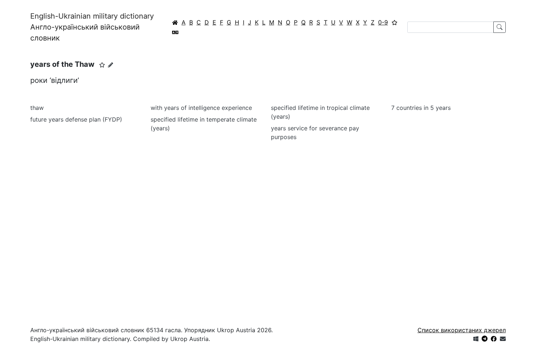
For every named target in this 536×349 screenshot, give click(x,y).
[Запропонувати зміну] (110, 65)
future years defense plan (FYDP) (76, 119)
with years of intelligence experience (201, 107)
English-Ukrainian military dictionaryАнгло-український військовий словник (92, 27)
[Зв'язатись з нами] (503, 338)
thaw (37, 107)
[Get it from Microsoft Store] (475, 338)
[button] (102, 65)
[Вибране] (394, 22)
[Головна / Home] (175, 22)
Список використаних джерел (461, 330)
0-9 (383, 22)
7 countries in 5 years (421, 107)
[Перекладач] (175, 32)
